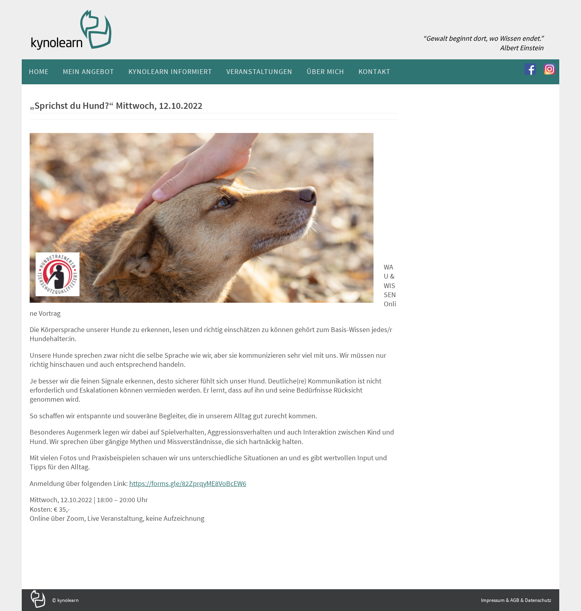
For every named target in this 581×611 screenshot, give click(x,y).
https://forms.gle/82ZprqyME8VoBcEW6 (187, 483)
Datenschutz (538, 600)
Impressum (493, 600)
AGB (514, 600)
